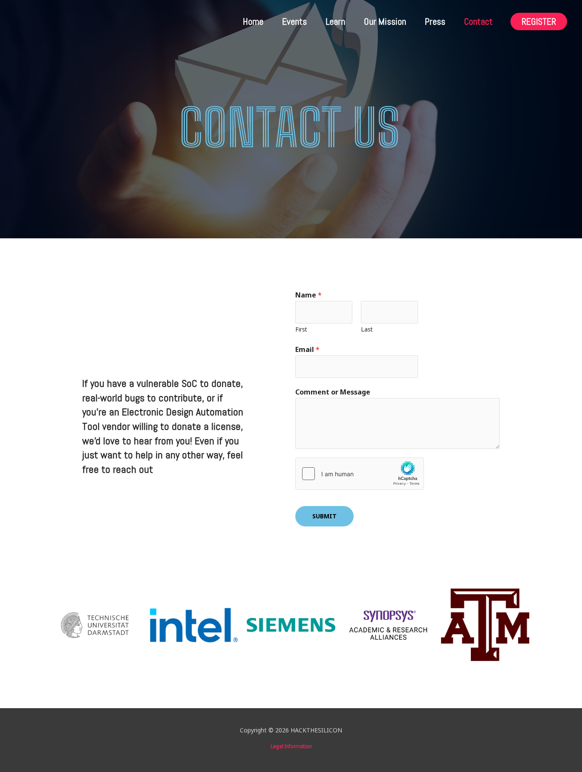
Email (307, 349)
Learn (335, 21)
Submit (324, 516)
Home (253, 21)
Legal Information (291, 746)
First (301, 329)
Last (367, 329)
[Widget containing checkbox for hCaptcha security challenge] (359, 473)
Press (435, 21)
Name (308, 295)
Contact (478, 21)
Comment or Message (332, 392)
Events (294, 21)
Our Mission (385, 21)
